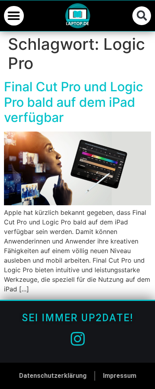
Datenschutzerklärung (53, 375)
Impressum (119, 375)
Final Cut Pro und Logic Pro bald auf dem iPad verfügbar (73, 102)
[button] (14, 16)
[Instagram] (77, 339)
